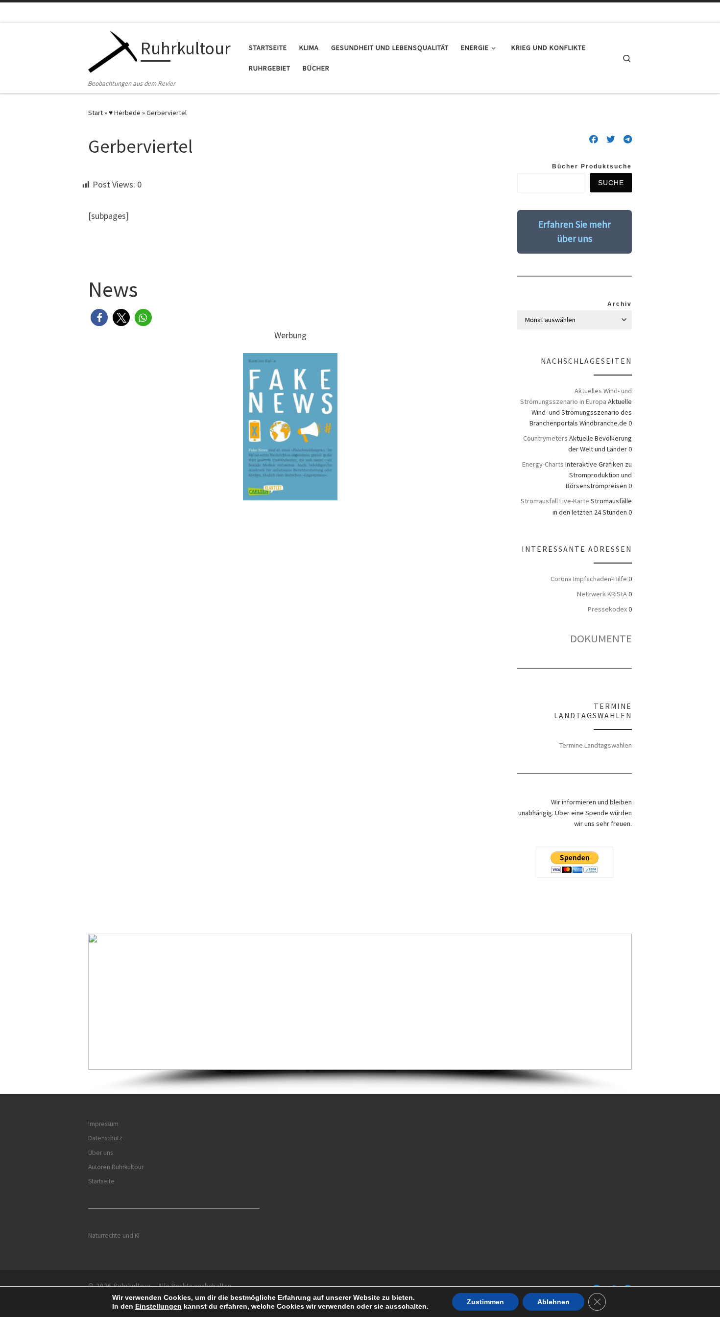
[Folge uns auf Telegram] (628, 139)
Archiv (619, 304)
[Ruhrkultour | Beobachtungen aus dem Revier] (112, 50)
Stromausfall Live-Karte (555, 500)
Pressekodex (607, 609)
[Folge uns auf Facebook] (593, 139)
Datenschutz (105, 1138)
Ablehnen (553, 1302)
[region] (360, 1014)
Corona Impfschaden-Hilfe (589, 578)
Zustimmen (485, 1302)
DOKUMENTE (601, 638)
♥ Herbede (125, 112)
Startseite (101, 1181)
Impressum (103, 1124)
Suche (611, 183)
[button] (99, 317)
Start (95, 112)
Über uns (100, 1153)
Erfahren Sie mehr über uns (574, 231)
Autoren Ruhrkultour (116, 1167)
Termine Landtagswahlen (595, 745)
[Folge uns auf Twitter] (610, 139)
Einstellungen (158, 1306)
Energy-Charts (543, 464)
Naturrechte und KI (114, 1235)
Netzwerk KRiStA (602, 593)
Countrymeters (545, 438)
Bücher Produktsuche (592, 166)
